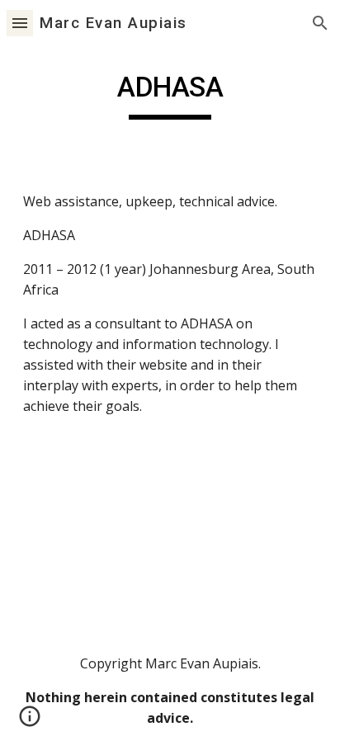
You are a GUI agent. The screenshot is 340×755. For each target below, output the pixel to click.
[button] (20, 22)
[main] (170, 95)
